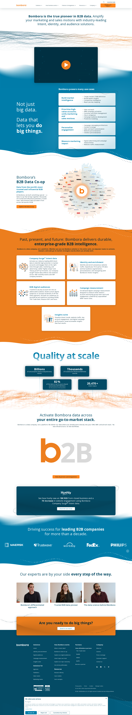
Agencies (35, 669)
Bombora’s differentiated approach (32, 606)
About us (98, 648)
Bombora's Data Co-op (60, 651)
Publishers (36, 672)
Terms (85, 686)
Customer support (101, 658)
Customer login (111, 2)
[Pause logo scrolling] (127, 551)
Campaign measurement (91, 288)
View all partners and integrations (66, 477)
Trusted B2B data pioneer (66, 605)
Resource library (59, 672)
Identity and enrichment (91, 262)
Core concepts (58, 679)
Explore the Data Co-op (26, 206)
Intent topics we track (60, 658)
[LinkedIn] (97, 667)
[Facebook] (101, 667)
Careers (98, 651)
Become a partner (80, 664)
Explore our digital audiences (62, 655)
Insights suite (61, 314)
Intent (35, 648)
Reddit (78, 654)
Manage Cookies (99, 686)
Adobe (78, 657)
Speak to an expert (108, 5)
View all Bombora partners (83, 648)
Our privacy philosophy (60, 665)
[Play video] (66, 65)
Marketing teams (38, 679)
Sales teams (36, 676)
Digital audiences (38, 655)
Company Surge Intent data (43, 258)
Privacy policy (78, 686)
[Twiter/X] (104, 667)
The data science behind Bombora (99, 605)
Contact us (99, 661)
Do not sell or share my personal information (85, 688)
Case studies (58, 676)
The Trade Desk (80, 651)
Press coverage (100, 655)
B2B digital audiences (40, 287)
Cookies (91, 686)
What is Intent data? (60, 648)
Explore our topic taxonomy (62, 661)
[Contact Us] (108, 667)
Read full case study (66, 509)
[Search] (103, 2)
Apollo (78, 661)
